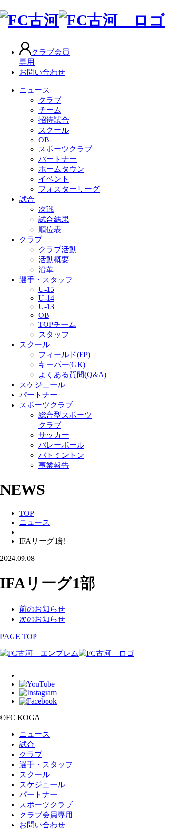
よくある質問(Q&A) (72, 375)
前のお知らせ (42, 609)
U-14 (46, 298)
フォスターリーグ (69, 189)
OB (43, 140)
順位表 (49, 229)
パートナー (57, 159)
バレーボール (61, 445)
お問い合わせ (42, 72)
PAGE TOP (18, 636)
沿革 (46, 270)
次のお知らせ (42, 619)
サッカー (53, 435)
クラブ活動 (57, 249)
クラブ (49, 100)
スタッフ (53, 334)
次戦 (46, 209)
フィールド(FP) (64, 354)
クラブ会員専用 (46, 815)
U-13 (46, 307)
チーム (49, 110)
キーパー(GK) (61, 365)
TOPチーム (57, 324)
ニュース (34, 90)
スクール (53, 130)
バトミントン (61, 455)
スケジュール (42, 385)
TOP (26, 513)
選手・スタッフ (46, 280)
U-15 (46, 289)
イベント (53, 179)
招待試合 (53, 120)
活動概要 (53, 260)
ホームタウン (61, 169)
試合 (27, 199)
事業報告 (53, 465)
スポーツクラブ (65, 149)
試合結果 (53, 219)
